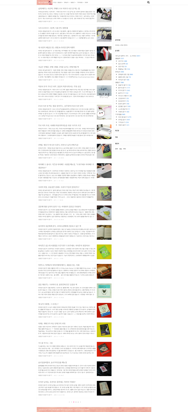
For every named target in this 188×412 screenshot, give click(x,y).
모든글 (54, 2)
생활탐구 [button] (72, 2)
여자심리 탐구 (123, 79)
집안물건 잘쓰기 (124, 106)
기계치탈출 (120, 114)
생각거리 (122, 61)
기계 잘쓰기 (123, 122)
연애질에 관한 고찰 (125, 74)
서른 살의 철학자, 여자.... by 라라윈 (127, 56)
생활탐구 (119, 82)
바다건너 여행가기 (125, 96)
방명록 (86, 2)
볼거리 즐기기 (124, 88)
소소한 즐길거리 (124, 109)
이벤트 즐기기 (123, 111)
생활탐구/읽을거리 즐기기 (45, 21)
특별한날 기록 (124, 69)
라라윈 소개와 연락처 (121, 45)
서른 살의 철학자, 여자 (44, 2)
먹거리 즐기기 (124, 90)
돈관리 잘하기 (123, 103)
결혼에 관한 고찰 (124, 77)
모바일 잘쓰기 (124, 119)
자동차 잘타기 (123, 125)
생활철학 (119, 58)
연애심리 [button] (66, 2)
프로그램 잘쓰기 (124, 117)
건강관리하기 (123, 98)
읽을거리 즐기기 (124, 85)
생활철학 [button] (59, 2)
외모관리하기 (123, 101)
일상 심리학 (123, 64)
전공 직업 (122, 66)
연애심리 (119, 72)
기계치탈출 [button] (80, 2)
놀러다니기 (123, 93)
